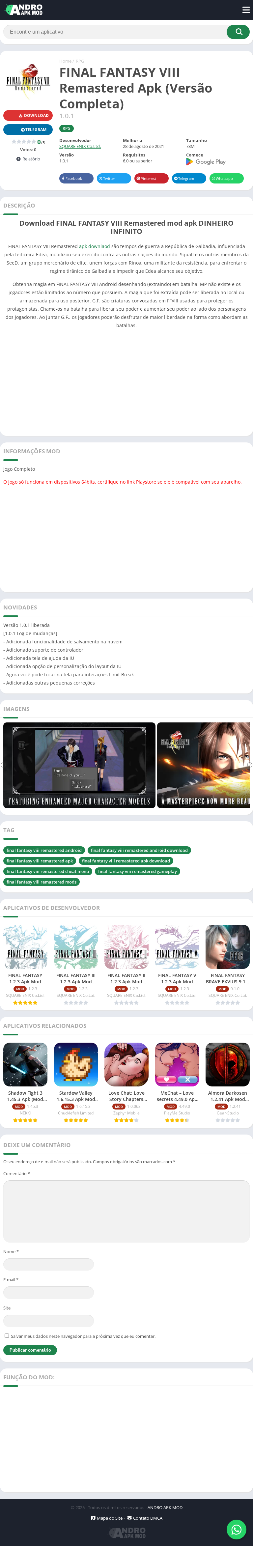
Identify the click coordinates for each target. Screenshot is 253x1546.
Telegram (186, 178)
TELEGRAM (35, 129)
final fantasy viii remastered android (44, 850)
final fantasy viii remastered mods (41, 882)
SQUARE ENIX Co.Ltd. (80, 146)
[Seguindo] (249, 765)
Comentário (16, 1173)
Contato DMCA (147, 1518)
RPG (80, 61)
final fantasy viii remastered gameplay (137, 871)
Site (7, 1308)
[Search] (238, 32)
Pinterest (148, 178)
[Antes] (3, 765)
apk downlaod (94, 246)
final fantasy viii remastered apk (40, 861)
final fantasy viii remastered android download (139, 850)
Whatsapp (224, 178)
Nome (11, 1251)
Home (65, 61)
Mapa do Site (109, 1518)
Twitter (109, 178)
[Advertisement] (126, 380)
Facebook (74, 178)
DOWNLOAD (36, 115)
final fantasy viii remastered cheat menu (48, 871)
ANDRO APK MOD (165, 1507)
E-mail (10, 1279)
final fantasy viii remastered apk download (126, 861)
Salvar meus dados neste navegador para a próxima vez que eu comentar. (83, 1336)
